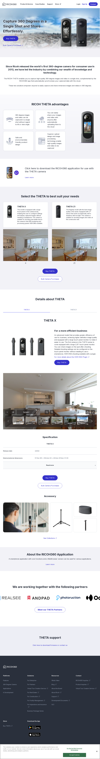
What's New (55, 680)
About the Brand (57, 688)
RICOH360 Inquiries (82, 680)
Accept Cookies (74, 755)
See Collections (49, 538)
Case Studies (40, 4)
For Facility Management (35, 700)
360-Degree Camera (10, 684)
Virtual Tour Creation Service (36, 688)
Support (50, 4)
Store (57, 4)
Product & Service (26, 4)
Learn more (29, 177)
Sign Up (84, 4)
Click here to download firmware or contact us (50, 645)
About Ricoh (55, 692)
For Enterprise (31, 680)
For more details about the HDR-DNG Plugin (70, 357)
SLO (53, 704)
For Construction (32, 696)
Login (78, 4)
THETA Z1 (73, 309)
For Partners (31, 684)
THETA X (26, 309)
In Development (8, 692)
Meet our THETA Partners (50, 610)
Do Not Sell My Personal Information (74, 749)
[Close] (97, 751)
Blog (53, 684)
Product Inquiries (81, 684)
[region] (50, 751)
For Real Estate (32, 692)
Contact (93, 4)
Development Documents (60, 700)
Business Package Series (35, 711)
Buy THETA (10, 38)
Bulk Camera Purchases (12, 45)
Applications (7, 688)
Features (6, 680)
